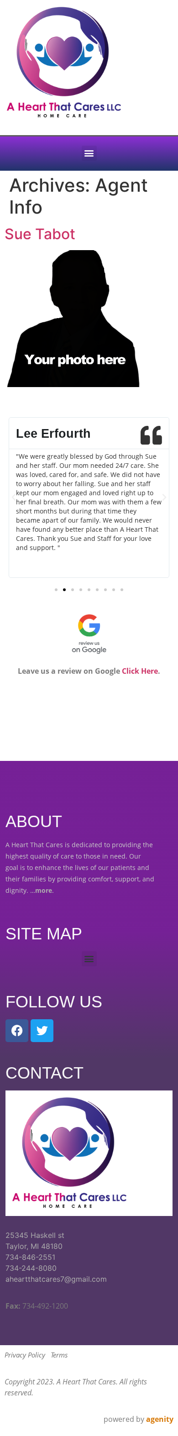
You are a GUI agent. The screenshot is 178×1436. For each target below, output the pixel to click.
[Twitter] (42, 1030)
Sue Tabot (40, 234)
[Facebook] (16, 1030)
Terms (59, 1354)
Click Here (140, 671)
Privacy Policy (25, 1354)
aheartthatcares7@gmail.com (56, 1279)
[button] (89, 153)
